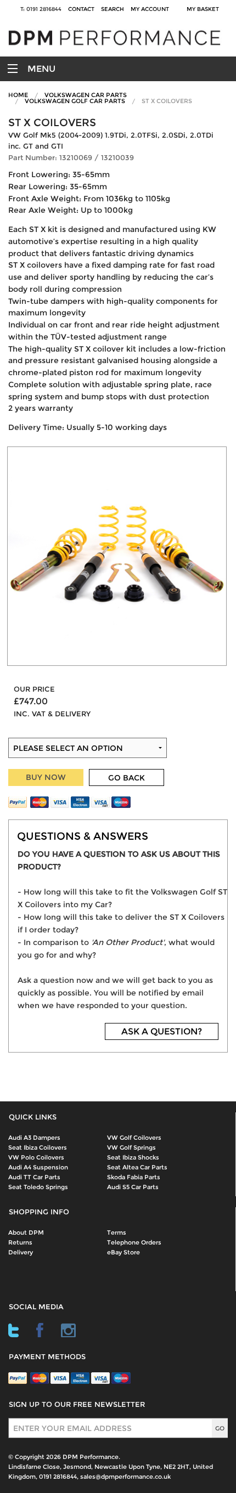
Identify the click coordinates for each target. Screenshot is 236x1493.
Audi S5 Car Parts (133, 1187)
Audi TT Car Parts (34, 1177)
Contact (81, 9)
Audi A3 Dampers (34, 1137)
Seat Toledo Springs (38, 1187)
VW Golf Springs (131, 1147)
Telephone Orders (134, 1242)
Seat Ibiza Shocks (133, 1157)
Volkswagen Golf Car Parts (75, 101)
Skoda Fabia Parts (133, 1177)
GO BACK (126, 778)
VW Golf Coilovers (134, 1137)
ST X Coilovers (167, 101)
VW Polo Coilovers (36, 1157)
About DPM (26, 1232)
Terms (116, 1232)
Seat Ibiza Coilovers (37, 1147)
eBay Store (123, 1252)
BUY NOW (46, 777)
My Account (150, 9)
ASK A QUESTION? (161, 1031)
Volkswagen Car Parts (85, 95)
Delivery (20, 1252)
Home (18, 95)
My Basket (204, 9)
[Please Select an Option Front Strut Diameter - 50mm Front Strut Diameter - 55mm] (118, 716)
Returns (20, 1242)
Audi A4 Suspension (38, 1167)
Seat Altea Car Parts (137, 1167)
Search (112, 9)
